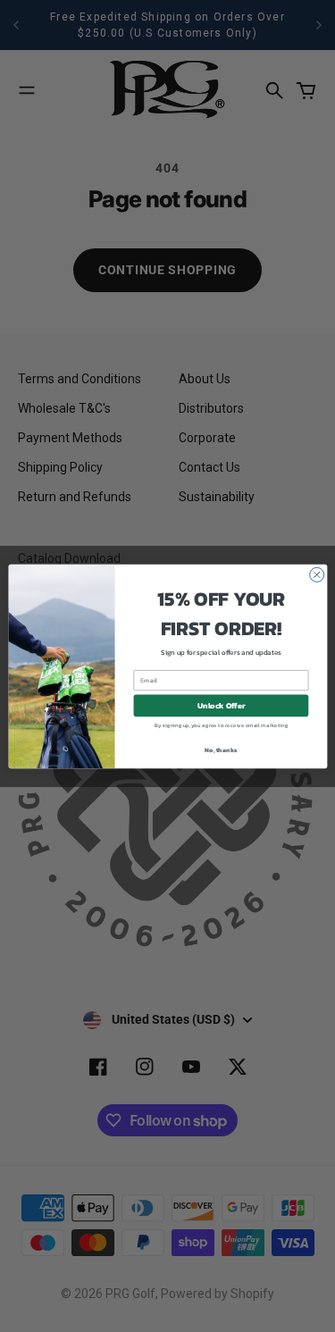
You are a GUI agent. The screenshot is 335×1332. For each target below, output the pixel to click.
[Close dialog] (316, 574)
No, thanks (221, 749)
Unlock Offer (221, 706)
